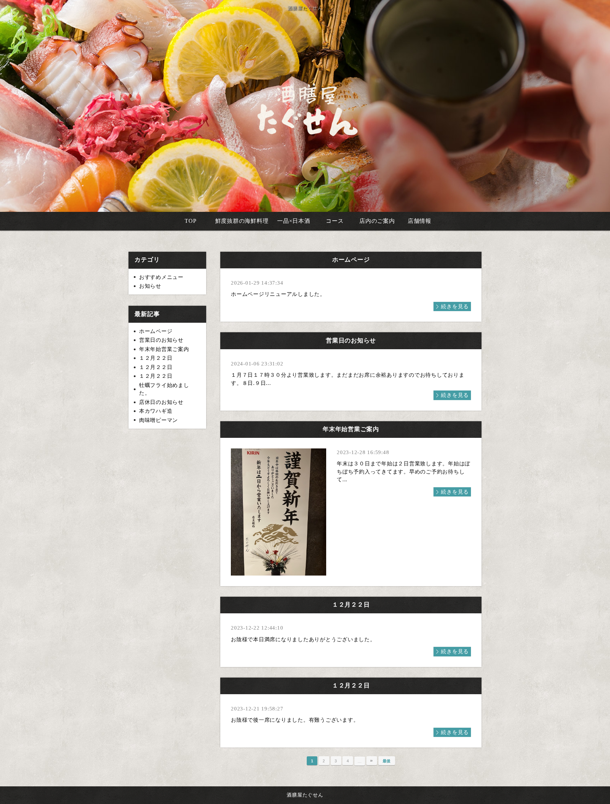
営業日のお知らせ (161, 340)
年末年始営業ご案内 (164, 349)
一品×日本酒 (293, 221)
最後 (387, 761)
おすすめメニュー (161, 277)
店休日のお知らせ (161, 402)
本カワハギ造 (156, 411)
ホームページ (156, 331)
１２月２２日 (156, 358)
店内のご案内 (377, 221)
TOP (190, 221)
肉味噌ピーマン (158, 420)
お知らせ (150, 286)
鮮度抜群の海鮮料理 (242, 221)
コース (334, 221)
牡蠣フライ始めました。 (164, 389)
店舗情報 (419, 221)
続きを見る (455, 306)
